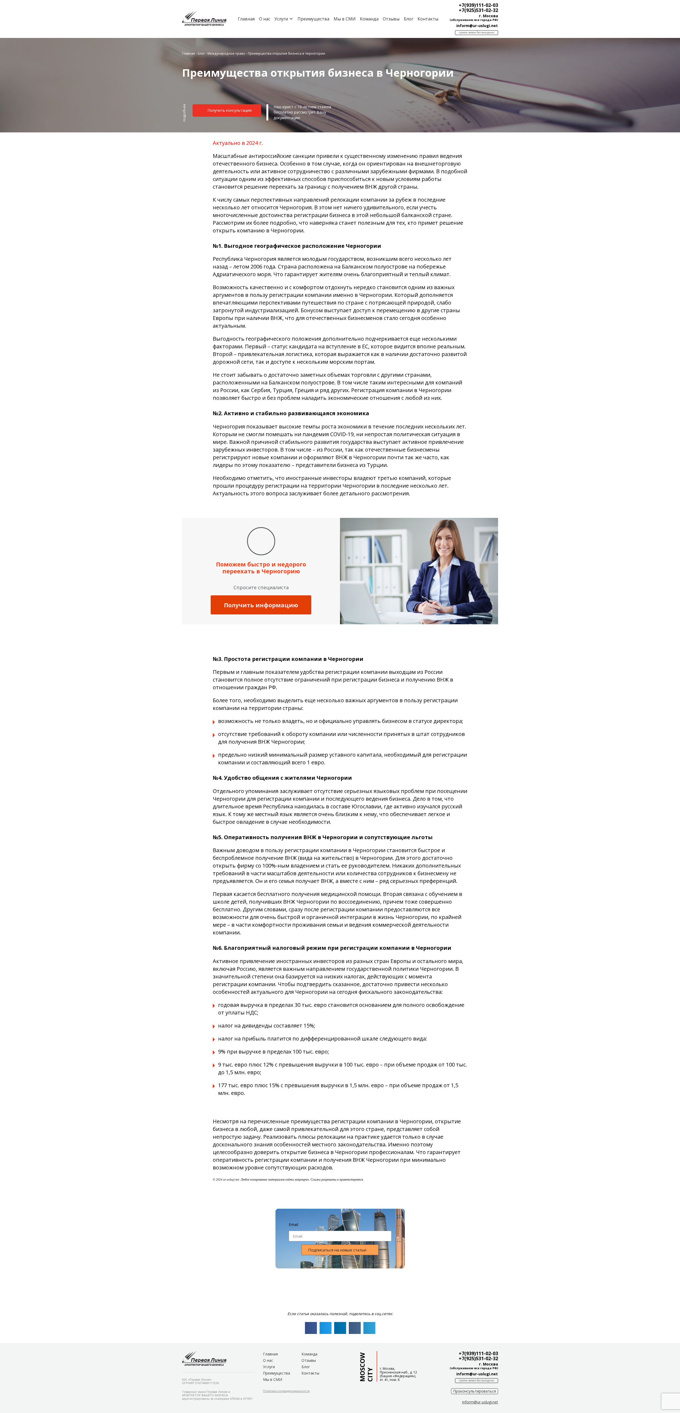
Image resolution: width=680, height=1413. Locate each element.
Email (293, 1224)
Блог (408, 19)
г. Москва (488, 15)
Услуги (269, 1366)
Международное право (226, 53)
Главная (246, 19)
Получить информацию (261, 605)
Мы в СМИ (345, 19)
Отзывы (391, 19)
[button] (184, 115)
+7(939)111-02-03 (478, 5)
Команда (369, 19)
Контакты (428, 19)
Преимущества (313, 19)
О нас (264, 19)
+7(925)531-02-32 (478, 10)
